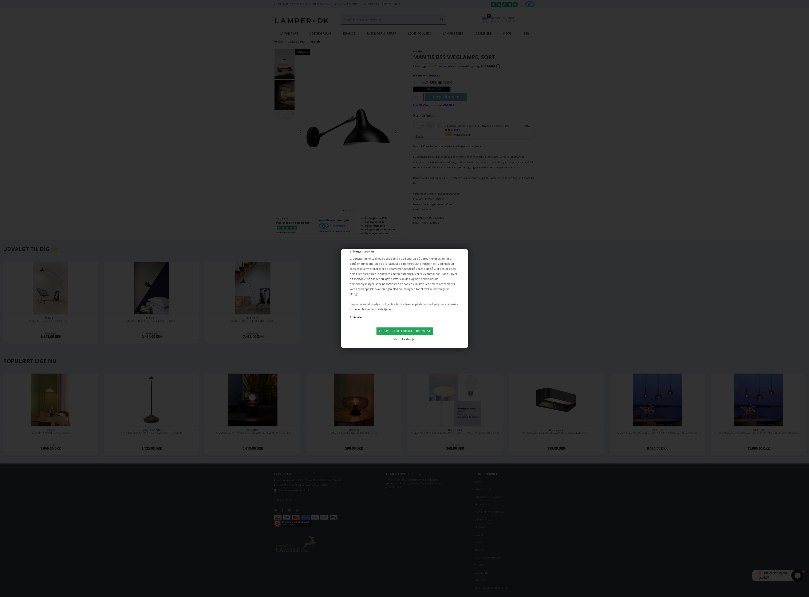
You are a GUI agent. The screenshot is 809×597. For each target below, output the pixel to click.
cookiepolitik (366, 289)
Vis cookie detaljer (404, 339)
